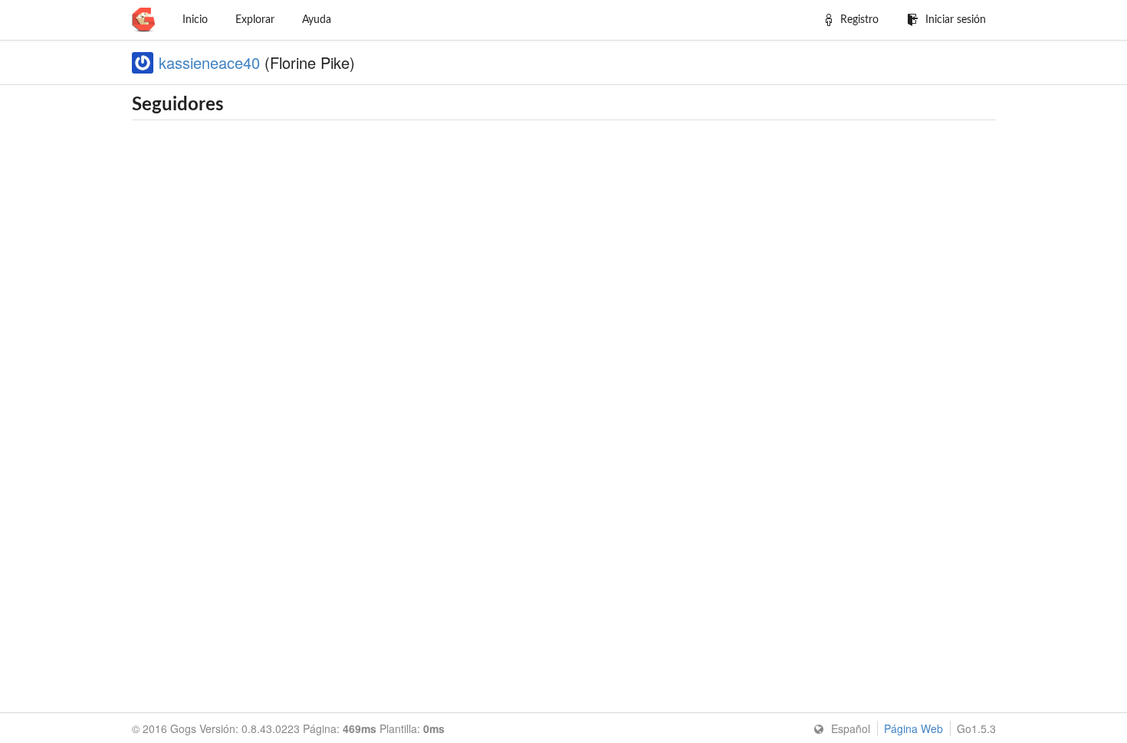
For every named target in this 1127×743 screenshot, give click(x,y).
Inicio (195, 20)
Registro (859, 20)
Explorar (254, 20)
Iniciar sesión (955, 20)
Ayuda (316, 20)
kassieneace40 (209, 62)
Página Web (913, 728)
